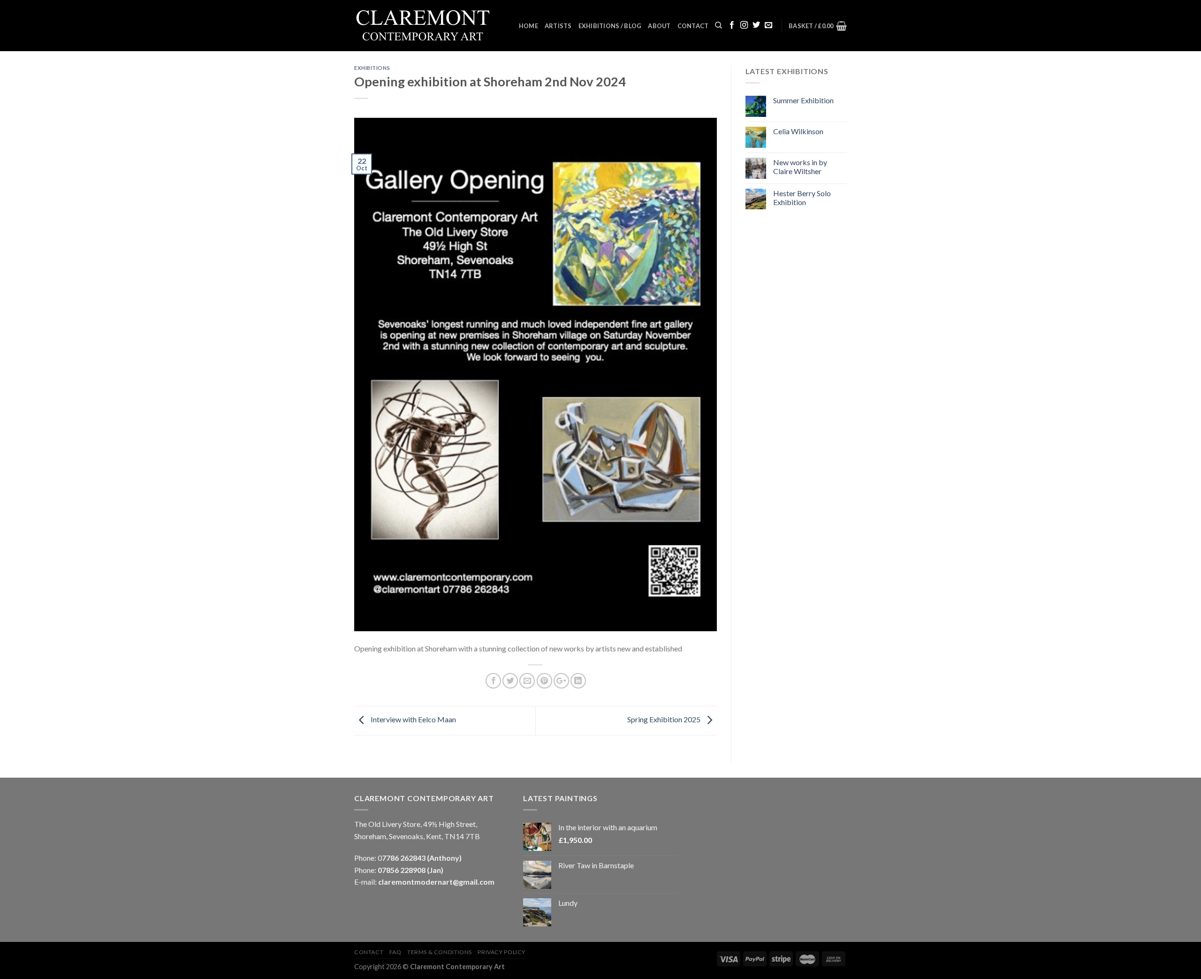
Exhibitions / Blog (610, 26)
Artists (558, 26)
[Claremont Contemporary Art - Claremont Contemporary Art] (429, 25)
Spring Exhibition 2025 (664, 719)
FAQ (395, 952)
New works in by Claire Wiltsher (800, 167)
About (659, 26)
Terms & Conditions (439, 952)
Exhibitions (372, 68)
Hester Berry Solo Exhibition (802, 198)
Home (528, 26)
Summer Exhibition (803, 100)
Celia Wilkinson (798, 131)
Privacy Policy (501, 952)
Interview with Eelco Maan (412, 719)
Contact (693, 26)
